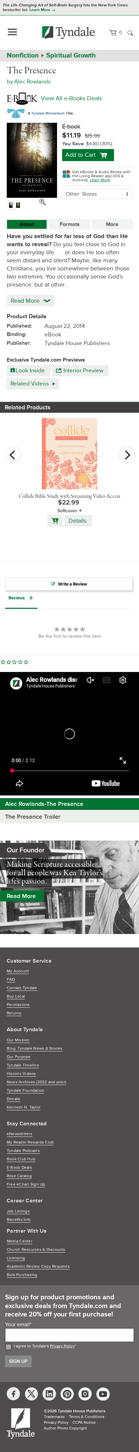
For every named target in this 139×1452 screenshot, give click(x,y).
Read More (21, 896)
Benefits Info (19, 1219)
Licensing (16, 1258)
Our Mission (18, 1040)
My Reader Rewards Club (30, 1142)
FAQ (11, 979)
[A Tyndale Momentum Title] (42, 112)
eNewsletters (19, 1134)
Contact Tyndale (22, 988)
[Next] (127, 455)
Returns (14, 1013)
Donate (13, 1099)
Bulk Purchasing (22, 1274)
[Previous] (13, 455)
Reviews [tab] (16, 598)
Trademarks (54, 1416)
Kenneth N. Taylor (23, 1107)
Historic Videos (21, 1073)
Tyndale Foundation (25, 1090)
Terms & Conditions (87, 1416)
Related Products (28, 407)
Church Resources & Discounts (36, 1249)
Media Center (19, 1241)
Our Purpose (19, 1056)
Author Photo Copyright (65, 1428)
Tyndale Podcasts (23, 1150)
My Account (18, 971)
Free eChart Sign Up (26, 1184)
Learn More (100, 180)
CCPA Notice (84, 1422)
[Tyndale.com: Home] (68, 32)
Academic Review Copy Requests (38, 1266)
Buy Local (16, 996)
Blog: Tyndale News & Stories (35, 1048)
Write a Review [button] (72, 584)
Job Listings (18, 1211)
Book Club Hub (21, 1159)
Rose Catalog (19, 1176)
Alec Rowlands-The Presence (44, 804)
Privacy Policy (62, 1346)
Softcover (67, 511)
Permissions (18, 1004)
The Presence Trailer (32, 816)
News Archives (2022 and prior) (36, 1082)
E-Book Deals (19, 1167)
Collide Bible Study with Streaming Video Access (69, 496)
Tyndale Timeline (23, 1065)
